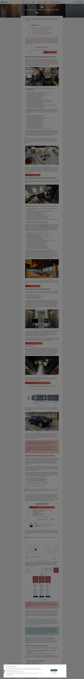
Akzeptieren (54, 670)
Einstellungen (54, 672)
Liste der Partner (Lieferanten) (9, 674)
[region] (35, 671)
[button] (3, 671)
